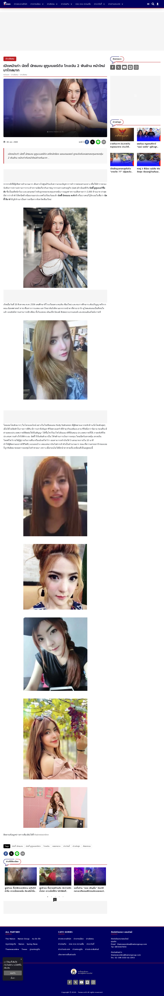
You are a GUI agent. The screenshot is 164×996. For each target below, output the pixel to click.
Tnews (24, 949)
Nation (21, 944)
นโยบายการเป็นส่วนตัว (67, 954)
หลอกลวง (56, 846)
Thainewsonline (12, 949)
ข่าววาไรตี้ (90, 944)
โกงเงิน (46, 846)
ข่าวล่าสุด (76, 846)
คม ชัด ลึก (36, 938)
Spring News (32, 944)
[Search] (153, 4)
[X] (118, 67)
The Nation (10, 938)
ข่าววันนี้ (66, 846)
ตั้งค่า (13, 978)
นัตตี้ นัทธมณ (17, 846)
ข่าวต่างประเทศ (64, 949)
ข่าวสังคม (14, 75)
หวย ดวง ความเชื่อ (76, 944)
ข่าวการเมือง (79, 938)
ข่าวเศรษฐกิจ (78, 949)
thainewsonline (41, 835)
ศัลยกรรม (87, 846)
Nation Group (23, 938)
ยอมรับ (13, 973)
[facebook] (87, 142)
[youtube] (124, 67)
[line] (98, 142)
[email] (103, 142)
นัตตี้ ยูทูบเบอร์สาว (33, 846)
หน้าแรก (6, 75)
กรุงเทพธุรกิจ (10, 944)
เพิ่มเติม (7, 968)
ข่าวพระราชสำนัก (64, 938)
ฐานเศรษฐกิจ (35, 949)
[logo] (6, 4)
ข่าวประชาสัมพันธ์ (92, 949)
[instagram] (136, 67)
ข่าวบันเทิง (62, 944)
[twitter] (92, 142)
